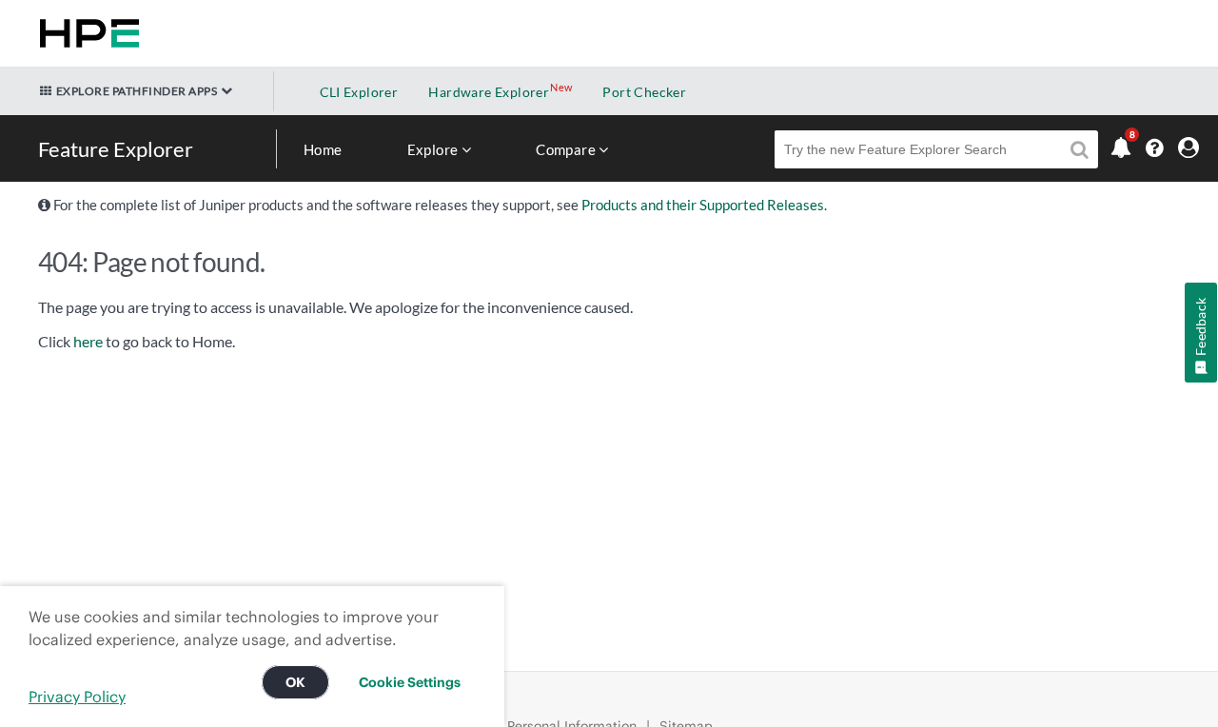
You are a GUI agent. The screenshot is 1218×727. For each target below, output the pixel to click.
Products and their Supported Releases (702, 204)
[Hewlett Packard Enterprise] (85, 33)
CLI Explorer (359, 92)
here (88, 341)
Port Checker (644, 92)
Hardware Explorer (488, 92)
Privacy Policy (77, 696)
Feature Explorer (115, 149)
